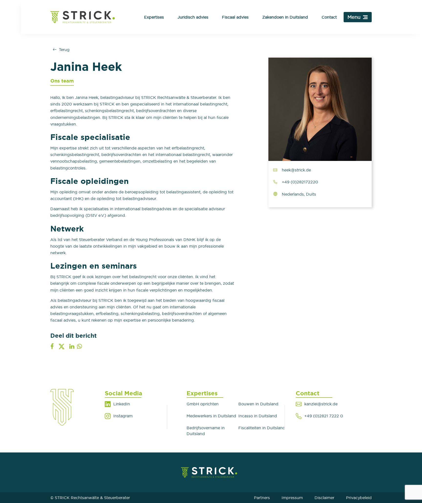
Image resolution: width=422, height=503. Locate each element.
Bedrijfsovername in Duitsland (206, 431)
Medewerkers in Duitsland (211, 416)
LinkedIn (121, 404)
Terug (64, 49)
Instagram (123, 416)
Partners (262, 497)
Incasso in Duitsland (257, 416)
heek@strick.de (296, 170)
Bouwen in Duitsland (258, 404)
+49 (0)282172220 (300, 182)
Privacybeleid (359, 497)
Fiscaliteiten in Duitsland (261, 428)
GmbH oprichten (203, 404)
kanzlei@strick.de (321, 404)
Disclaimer (324, 497)
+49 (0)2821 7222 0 (323, 416)
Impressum (292, 497)
